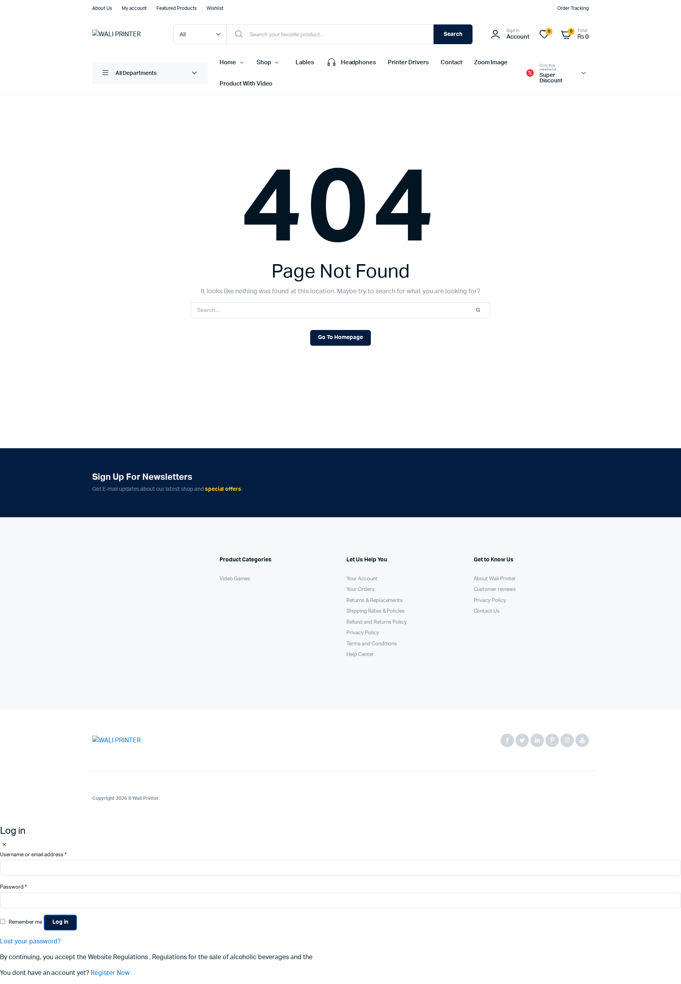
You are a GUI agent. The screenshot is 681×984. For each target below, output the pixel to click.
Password (13, 887)
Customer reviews (495, 589)
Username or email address (33, 854)
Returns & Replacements (374, 600)
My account (134, 8)
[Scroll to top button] (663, 966)
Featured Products (176, 8)
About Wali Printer (495, 578)
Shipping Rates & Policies (375, 611)
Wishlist (215, 8)
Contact (451, 62)
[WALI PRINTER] (125, 34)
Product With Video (246, 84)
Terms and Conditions (371, 644)
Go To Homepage (340, 337)
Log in (60, 922)
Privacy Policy (362, 633)
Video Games (235, 578)
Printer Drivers (408, 62)
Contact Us (487, 611)
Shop (264, 62)
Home (228, 62)
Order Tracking (573, 8)
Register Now (110, 973)
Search (453, 34)
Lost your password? (30, 941)
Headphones (358, 62)
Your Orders (360, 589)
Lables (305, 62)
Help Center (360, 654)
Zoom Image (491, 62)
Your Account (362, 578)
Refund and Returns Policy (376, 622)
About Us (102, 8)
